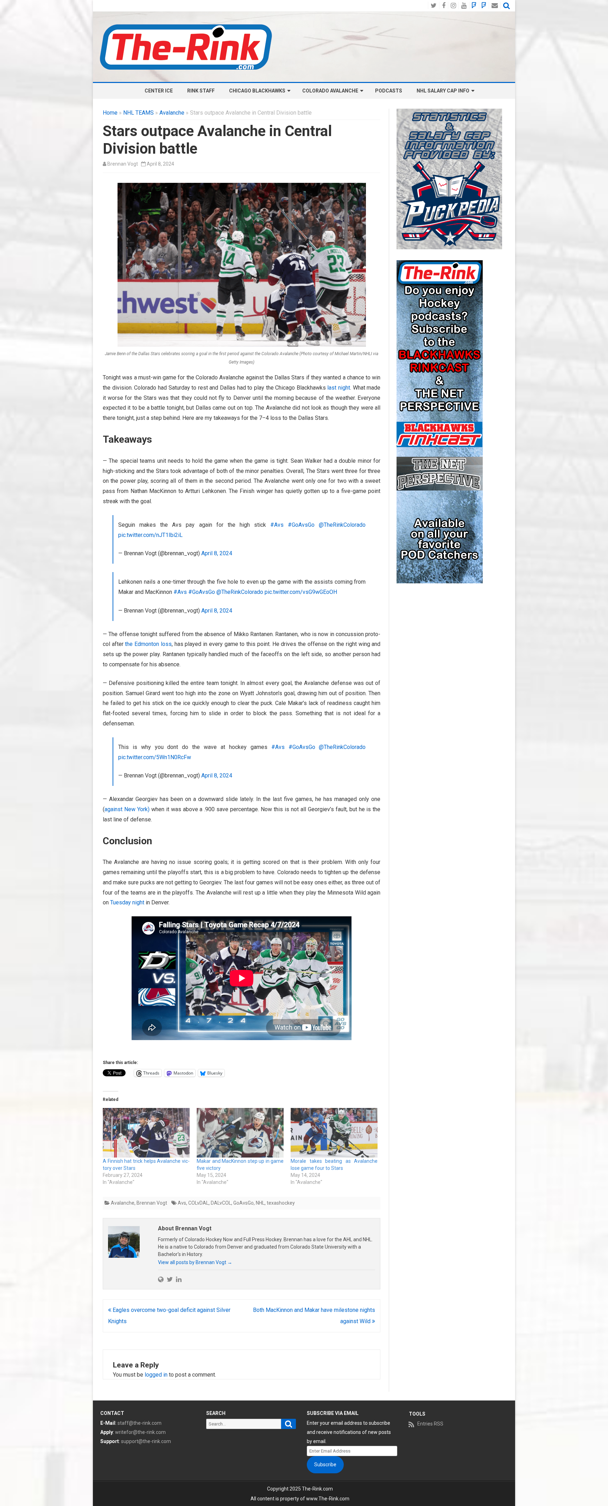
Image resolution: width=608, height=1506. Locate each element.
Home (110, 112)
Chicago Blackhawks (257, 91)
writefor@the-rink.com (140, 1432)
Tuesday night (126, 902)
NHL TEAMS (138, 112)
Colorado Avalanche (330, 91)
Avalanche (171, 112)
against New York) (127, 809)
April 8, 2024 (216, 553)
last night (338, 387)
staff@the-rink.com (140, 1423)
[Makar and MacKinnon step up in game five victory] (240, 1133)
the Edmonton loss (148, 644)
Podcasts (388, 91)
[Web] (161, 1279)
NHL (260, 1203)
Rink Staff (201, 91)
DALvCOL (221, 1203)
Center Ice (159, 91)
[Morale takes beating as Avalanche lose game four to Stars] (334, 1133)
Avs (182, 1203)
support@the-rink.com (146, 1441)
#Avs (277, 524)
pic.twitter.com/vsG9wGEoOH (301, 592)
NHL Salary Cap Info (443, 91)
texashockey (281, 1203)
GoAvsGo (243, 1203)
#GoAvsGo (301, 524)
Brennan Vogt (122, 164)
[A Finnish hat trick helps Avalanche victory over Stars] (146, 1133)
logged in (156, 1374)
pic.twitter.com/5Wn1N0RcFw (154, 757)
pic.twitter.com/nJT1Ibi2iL (150, 535)
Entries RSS (430, 1424)
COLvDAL (198, 1203)
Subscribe (325, 1464)
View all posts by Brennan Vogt (195, 1262)
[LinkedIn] (179, 1279)
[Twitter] (170, 1279)
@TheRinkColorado (342, 524)
